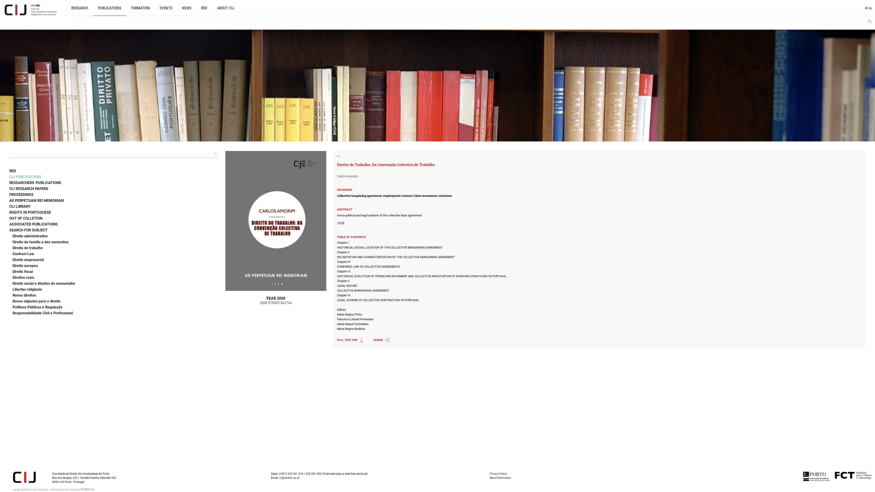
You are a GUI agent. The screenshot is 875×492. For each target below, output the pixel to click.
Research (79, 8)
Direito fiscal (23, 271)
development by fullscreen (65, 489)
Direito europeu (25, 266)
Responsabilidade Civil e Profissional (43, 313)
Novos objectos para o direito (36, 301)
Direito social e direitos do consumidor (44, 283)
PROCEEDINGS (21, 194)
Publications (109, 8)
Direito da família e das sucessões (41, 242)
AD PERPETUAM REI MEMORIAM (36, 200)
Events (166, 8)
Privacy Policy (498, 473)
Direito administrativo (30, 236)
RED (204, 8)
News (186, 8)
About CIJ (225, 8)
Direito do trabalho (28, 248)
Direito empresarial (28, 260)
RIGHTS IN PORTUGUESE (30, 212)
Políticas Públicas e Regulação (37, 307)
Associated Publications (33, 224)
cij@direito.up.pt (289, 477)
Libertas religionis (27, 289)
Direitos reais (23, 277)
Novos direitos (24, 295)
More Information (500, 477)
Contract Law (23, 254)
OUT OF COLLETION (25, 218)
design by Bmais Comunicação (31, 489)
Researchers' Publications (35, 183)
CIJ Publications (25, 177)
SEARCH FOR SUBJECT (28, 230)
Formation (140, 8)
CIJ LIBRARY (20, 206)
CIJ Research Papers (28, 189)
